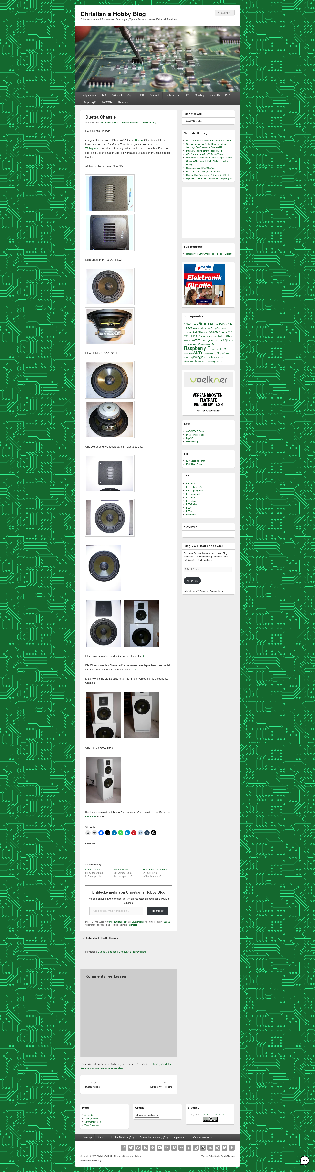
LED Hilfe (190, 483)
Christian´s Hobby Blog (113, 13)
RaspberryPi (89, 102)
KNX (229, 336)
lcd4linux (187, 340)
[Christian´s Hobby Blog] (157, 91)
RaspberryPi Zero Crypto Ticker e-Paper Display (209, 157)
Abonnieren (157, 911)
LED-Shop (191, 500)
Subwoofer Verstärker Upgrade (200, 167)
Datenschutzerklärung (90, 1160)
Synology (123, 102)
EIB (142, 95)
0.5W (187, 324)
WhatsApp (205, 361)
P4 (213, 344)
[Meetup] (224, 1148)
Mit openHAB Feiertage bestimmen (203, 171)
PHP (227, 95)
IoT (220, 335)
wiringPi (213, 361)
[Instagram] (196, 1148)
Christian (90, 816)
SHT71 (222, 349)
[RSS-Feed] (167, 1148)
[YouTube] (159, 1148)
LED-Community (194, 493)
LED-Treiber (191, 504)
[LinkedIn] (145, 1148)
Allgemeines (89, 95)
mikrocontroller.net (195, 434)
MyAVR (189, 438)
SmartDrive (188, 353)
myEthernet (212, 340)
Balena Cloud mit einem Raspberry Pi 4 (205, 150)
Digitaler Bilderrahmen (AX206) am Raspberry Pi (209, 178)
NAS (231, 340)
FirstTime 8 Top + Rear (155, 869)
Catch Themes (228, 1156)
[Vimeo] (174, 1148)
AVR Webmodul (196, 328)
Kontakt (101, 1137)
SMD (197, 352)
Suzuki (186, 357)
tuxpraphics (209, 357)
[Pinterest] (152, 1148)
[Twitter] (131, 1148)
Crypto (130, 95)
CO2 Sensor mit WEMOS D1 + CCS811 (205, 154)
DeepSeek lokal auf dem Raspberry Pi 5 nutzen (208, 140)
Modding (199, 95)
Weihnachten (192, 361)
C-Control (117, 95)
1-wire (194, 324)
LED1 (188, 507)
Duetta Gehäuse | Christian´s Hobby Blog (122, 951)
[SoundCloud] (210, 1148)
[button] (305, 1161)
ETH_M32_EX (193, 336)
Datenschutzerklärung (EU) (154, 1137)
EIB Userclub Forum (196, 460)
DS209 (213, 332)
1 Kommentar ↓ (148, 122)
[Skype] (203, 1148)
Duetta (139, 140)
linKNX (195, 340)
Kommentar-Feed (92, 1121)
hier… (145, 656)
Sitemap (87, 1137)
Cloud (223, 328)
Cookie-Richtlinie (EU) (122, 1137)
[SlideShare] (188, 1148)
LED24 (189, 511)
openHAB (215, 95)
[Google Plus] (138, 1148)
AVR (104, 95)
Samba (215, 349)
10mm (214, 324)
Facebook (190, 526)
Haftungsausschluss (201, 1137)
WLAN (219, 361)
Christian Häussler (129, 122)
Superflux (223, 353)
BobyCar (215, 328)
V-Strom (219, 357)
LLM (203, 340)
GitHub (232, 1148)
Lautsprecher (172, 95)
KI (224, 336)
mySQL (224, 340)
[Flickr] (181, 1148)
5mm (204, 323)
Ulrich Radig (192, 441)
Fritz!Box (207, 336)
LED (187, 95)
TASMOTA (107, 102)
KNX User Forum (194, 464)
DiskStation (199, 332)
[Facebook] (123, 1148)
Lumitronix (191, 514)
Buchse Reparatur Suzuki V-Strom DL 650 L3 (207, 174)
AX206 (207, 328)
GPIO (215, 336)
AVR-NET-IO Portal (195, 431)
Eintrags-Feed (91, 1118)
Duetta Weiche (121, 869)
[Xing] (217, 1148)
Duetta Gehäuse (93, 869)
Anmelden (89, 1114)
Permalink (132, 924)
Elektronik (154, 95)
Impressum (179, 1137)
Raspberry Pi (198, 347)
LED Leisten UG (194, 487)
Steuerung (209, 353)
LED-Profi (190, 497)
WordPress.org (91, 1125)
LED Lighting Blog (194, 490)
